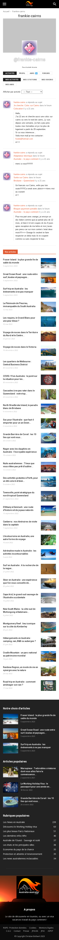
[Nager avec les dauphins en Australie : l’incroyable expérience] (48, 452)
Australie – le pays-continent (26, 159)
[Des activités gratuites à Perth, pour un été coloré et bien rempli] (48, 481)
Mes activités (11, 79)
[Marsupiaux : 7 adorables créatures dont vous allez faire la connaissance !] (10, 772)
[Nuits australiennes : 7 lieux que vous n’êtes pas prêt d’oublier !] (48, 467)
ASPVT (50, 931)
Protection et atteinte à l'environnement (22, 854)
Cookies (32, 928)
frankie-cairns (19, 102)
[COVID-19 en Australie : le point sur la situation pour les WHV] (48, 380)
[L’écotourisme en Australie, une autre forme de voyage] (48, 540)
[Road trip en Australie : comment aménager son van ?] (48, 685)
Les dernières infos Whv (14, 835)
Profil (22, 73)
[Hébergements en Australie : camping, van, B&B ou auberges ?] (48, 642)
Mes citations (30, 79)
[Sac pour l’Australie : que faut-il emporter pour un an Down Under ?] (48, 423)
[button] (55, 4)
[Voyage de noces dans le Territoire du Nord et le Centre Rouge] (48, 336)
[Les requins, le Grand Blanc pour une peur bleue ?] (48, 321)
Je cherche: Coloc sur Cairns (26, 105)
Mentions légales (46, 928)
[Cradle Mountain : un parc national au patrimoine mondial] (48, 656)
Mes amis (9, 84)
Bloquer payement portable (25, 209)
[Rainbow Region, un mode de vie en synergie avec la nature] (48, 671)
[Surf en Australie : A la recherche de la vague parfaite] (48, 569)
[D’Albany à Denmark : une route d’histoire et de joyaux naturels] (48, 511)
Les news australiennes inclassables (20, 858)
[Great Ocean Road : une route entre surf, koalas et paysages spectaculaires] (48, 278)
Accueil (6, 11)
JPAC (43, 931)
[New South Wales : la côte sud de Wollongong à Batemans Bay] (48, 612)
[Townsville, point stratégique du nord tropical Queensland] (48, 496)
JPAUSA (35, 931)
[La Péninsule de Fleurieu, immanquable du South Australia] (48, 307)
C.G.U (8, 931)
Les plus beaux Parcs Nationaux (18, 831)
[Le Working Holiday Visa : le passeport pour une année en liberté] (10, 787)
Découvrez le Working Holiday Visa (20, 826)
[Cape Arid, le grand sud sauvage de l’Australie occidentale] (48, 598)
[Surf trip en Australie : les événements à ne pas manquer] (48, 292)
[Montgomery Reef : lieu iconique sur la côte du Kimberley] (48, 627)
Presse (26, 931)
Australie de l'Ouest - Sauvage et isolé (21, 840)
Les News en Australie (14, 822)
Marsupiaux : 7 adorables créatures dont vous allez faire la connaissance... (38, 771)
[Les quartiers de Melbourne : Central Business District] (48, 365)
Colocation (18, 109)
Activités (9, 73)
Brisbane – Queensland (24, 181)
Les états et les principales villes (18, 844)
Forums (46, 73)
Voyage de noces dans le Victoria (19, 347)
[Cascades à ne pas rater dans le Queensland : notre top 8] (48, 394)
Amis (33, 73)
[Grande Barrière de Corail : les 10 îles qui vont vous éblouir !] (48, 438)
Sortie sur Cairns (21, 177)
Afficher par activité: (12, 92)
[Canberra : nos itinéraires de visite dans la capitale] (48, 525)
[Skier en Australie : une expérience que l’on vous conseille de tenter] (48, 583)
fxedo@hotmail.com (24, 139)
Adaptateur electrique (23, 156)
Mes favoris (47, 79)
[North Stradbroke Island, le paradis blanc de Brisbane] (48, 409)
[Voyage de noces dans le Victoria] (48, 350)
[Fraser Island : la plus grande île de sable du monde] (48, 263)
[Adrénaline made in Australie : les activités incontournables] (48, 554)
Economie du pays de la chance (18, 849)
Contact (17, 931)
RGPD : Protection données (14, 928)
